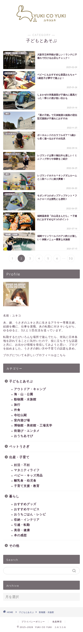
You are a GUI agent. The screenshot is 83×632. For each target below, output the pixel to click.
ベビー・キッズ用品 (28, 475)
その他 (14, 545)
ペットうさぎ (19, 446)
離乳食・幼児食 (25, 480)
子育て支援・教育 (27, 486)
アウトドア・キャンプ (30, 389)
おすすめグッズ (25, 504)
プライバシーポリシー (33, 621)
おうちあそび (23, 436)
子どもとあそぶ (21, 381)
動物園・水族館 (25, 399)
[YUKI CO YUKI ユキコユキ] (41, 24)
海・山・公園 (23, 394)
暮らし (14, 496)
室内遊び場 (22, 420)
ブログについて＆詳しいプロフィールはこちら (34, 355)
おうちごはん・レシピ (30, 514)
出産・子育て (19, 457)
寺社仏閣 (20, 415)
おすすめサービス (27, 509)
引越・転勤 (22, 524)
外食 (17, 409)
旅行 (17, 404)
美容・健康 (22, 530)
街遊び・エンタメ (27, 430)
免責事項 (57, 621)
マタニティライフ (27, 470)
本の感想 (20, 535)
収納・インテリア (27, 519)
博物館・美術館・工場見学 (33, 425)
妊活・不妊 (22, 465)
